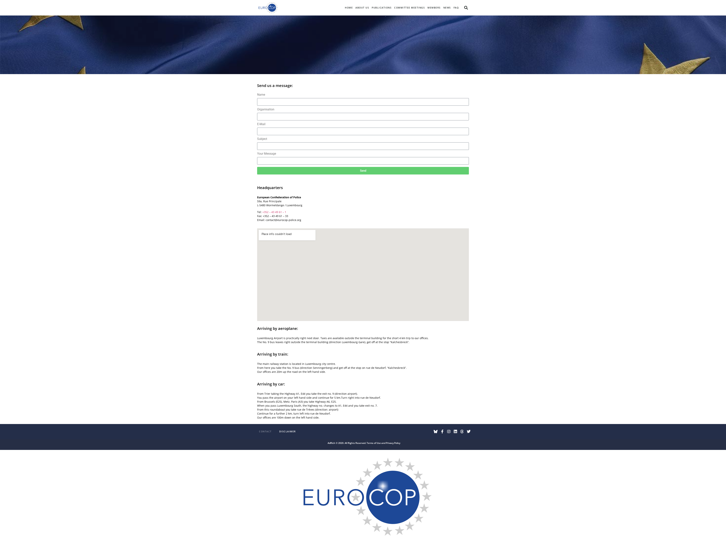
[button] (466, 8)
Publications (382, 7)
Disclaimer (287, 431)
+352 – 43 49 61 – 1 (274, 212)
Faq (456, 7)
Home (349, 7)
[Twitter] (469, 431)
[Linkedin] (455, 431)
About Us (362, 7)
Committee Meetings (409, 7)
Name (261, 94)
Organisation (265, 109)
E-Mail (261, 124)
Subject (262, 139)
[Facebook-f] (442, 431)
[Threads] (462, 431)
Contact (265, 431)
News (447, 7)
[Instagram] (449, 431)
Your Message (266, 153)
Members (434, 7)
